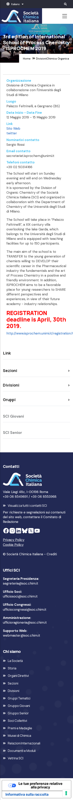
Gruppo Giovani (19, 706)
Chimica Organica (58, 58)
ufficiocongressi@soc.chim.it (24, 609)
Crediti (52, 554)
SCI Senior (12, 432)
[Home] (19, 16)
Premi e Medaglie (20, 728)
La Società (15, 661)
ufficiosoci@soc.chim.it (20, 596)
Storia (12, 668)
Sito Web (13, 128)
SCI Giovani (13, 416)
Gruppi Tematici (19, 698)
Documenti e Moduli (22, 751)
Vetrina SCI (15, 758)
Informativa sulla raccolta (26, 794)
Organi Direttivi (18, 676)
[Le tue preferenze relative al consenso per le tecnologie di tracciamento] (66, 793)
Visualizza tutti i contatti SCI (27, 505)
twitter (11, 133)
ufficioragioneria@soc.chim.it (25, 622)
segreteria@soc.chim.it (20, 583)
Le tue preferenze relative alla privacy (40, 785)
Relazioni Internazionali (24, 743)
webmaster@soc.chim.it (21, 635)
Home (27, 58)
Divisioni (41, 58)
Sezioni (13, 683)
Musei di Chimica (19, 735)
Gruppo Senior (18, 713)
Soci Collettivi (17, 720)
